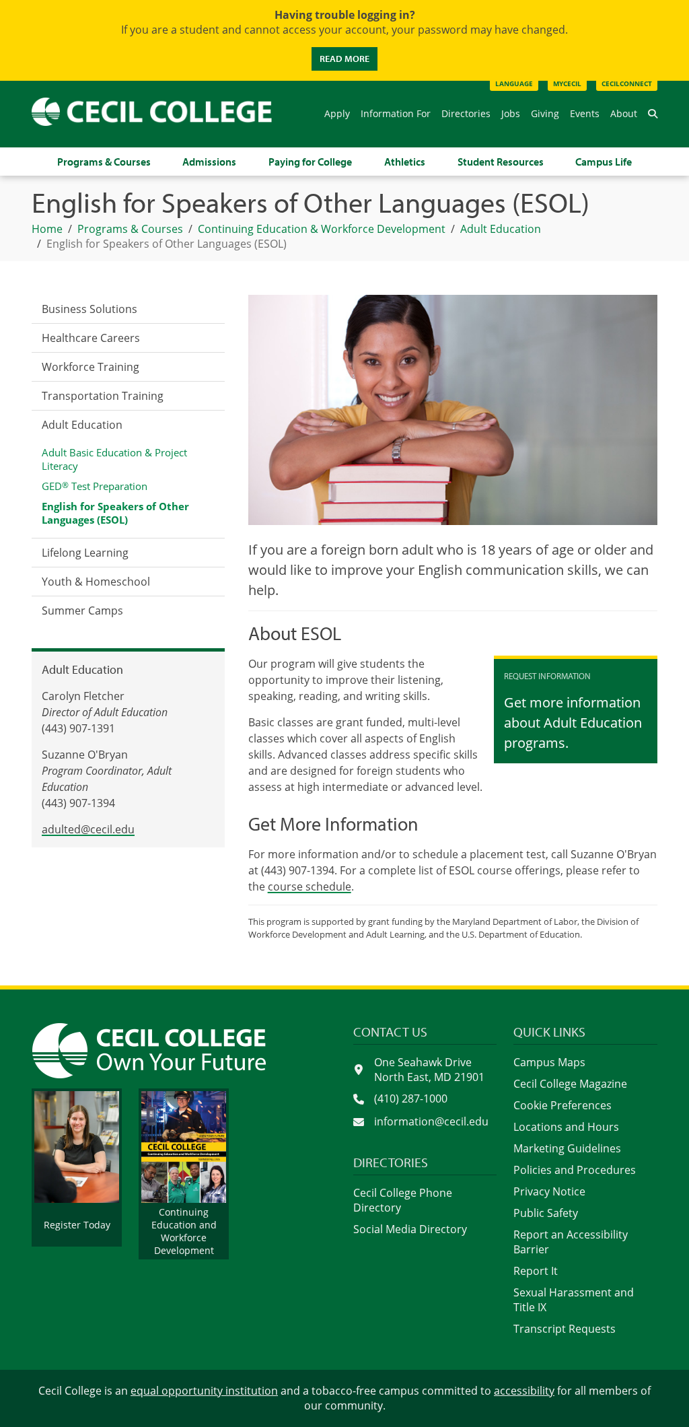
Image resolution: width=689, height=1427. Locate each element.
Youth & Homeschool (96, 581)
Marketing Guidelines (567, 1148)
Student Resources (501, 161)
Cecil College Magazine (570, 1083)
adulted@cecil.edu (88, 829)
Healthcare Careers (91, 337)
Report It (535, 1270)
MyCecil (567, 83)
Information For (396, 113)
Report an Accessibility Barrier (570, 1242)
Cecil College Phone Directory (402, 1200)
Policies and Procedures (574, 1169)
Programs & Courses (104, 161)
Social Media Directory (410, 1229)
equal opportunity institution (204, 1390)
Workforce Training (90, 366)
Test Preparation (94, 486)
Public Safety (545, 1213)
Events (585, 113)
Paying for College (310, 161)
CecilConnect (627, 83)
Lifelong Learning (85, 552)
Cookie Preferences (562, 1105)
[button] (652, 113)
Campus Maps (549, 1062)
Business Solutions (89, 309)
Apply (337, 113)
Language (514, 83)
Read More (344, 59)
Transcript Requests (564, 1328)
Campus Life (603, 161)
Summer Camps (82, 610)
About (623, 113)
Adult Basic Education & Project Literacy (114, 459)
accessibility (524, 1390)
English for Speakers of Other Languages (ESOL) (115, 512)
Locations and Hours (566, 1126)
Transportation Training (103, 395)
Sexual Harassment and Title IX (573, 1300)
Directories (466, 113)
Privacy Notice (549, 1191)
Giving (545, 113)
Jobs (510, 113)
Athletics (404, 161)
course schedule (309, 886)
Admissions (209, 161)
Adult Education (82, 424)
